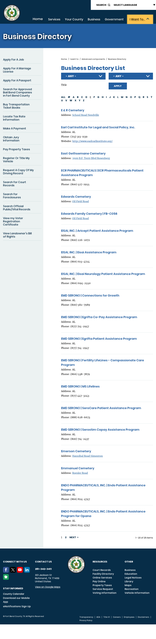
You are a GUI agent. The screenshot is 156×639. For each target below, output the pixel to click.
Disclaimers (143, 617)
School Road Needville (85, 114)
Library (129, 581)
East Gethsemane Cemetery (83, 153)
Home (38, 19)
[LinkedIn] (27, 571)
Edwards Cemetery (76, 196)
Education (131, 574)
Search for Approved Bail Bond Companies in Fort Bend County (17, 92)
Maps (128, 585)
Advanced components (93, 59)
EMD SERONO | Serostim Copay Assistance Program (100, 429)
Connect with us (15, 561)
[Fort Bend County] (11, 13)
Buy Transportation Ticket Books (16, 105)
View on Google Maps (47, 587)
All (63, 97)
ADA (98, 617)
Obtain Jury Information (11, 138)
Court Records (102, 570)
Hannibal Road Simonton (87, 455)
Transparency (86, 617)
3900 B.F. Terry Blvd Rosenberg (91, 158)
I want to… (137, 19)
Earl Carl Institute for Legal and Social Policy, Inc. (98, 127)
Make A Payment (14, 128)
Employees (129, 617)
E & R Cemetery (72, 110)
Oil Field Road (80, 201)
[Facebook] (6, 571)
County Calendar (13, 594)
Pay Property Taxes (16, 149)
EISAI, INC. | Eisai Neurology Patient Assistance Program (103, 274)
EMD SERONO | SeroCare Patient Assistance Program (101, 408)
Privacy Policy (86, 620)
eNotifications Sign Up (17, 606)
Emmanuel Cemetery (77, 468)
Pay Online (99, 581)
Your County (74, 19)
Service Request (103, 589)
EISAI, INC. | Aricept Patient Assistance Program (97, 231)
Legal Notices (133, 577)
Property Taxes (102, 585)
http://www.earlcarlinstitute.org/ (92, 141)
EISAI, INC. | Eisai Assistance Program (88, 252)
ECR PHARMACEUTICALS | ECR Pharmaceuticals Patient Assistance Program (102, 172)
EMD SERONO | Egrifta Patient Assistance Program (99, 339)
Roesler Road (80, 472)
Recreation (131, 589)
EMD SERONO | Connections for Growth (90, 295)
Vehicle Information (137, 593)
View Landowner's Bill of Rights (17, 234)
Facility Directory (103, 574)
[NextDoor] (6, 578)
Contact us (43, 561)
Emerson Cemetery (76, 451)
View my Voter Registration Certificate (13, 221)
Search (101, 5)
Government (114, 19)
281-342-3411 (43, 569)
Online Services (102, 577)
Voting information (104, 593)
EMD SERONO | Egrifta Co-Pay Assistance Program (99, 317)
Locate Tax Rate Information (14, 118)
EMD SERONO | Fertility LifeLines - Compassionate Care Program (102, 362)
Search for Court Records (14, 183)
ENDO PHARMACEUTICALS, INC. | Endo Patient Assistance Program (103, 487)
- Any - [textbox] (71, 76)
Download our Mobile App (16, 600)
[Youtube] (20, 571)
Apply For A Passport (17, 80)
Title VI (106, 617)
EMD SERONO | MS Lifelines (80, 386)
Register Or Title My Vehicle (16, 159)
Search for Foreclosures (12, 195)
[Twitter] (13, 571)
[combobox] (83, 76)
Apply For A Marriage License (17, 69)
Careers (117, 617)
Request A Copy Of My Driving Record (18, 171)
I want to (74, 59)
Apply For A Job (13, 59)
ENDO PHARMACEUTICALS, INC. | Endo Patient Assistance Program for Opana (103, 513)
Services (54, 19)
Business (94, 19)
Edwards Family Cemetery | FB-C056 (89, 214)
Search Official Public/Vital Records (16, 207)
